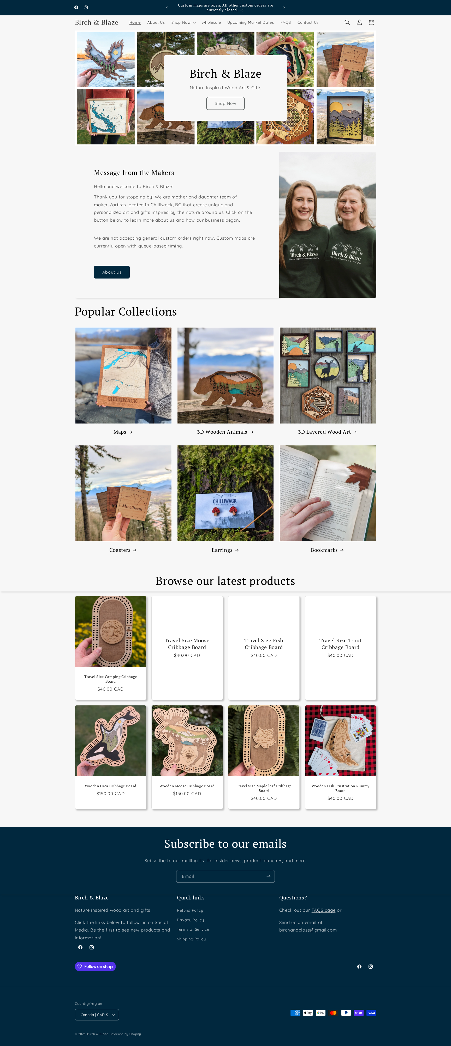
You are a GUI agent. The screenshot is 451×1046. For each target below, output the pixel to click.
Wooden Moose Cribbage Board (187, 786)
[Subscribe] (269, 876)
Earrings (222, 550)
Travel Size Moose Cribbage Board (187, 643)
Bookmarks (324, 550)
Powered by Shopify (125, 1034)
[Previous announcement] (167, 7)
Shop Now (225, 103)
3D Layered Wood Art (324, 431)
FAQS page (324, 910)
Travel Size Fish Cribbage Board (264, 643)
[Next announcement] (284, 7)
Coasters (120, 550)
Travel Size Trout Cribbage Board (340, 643)
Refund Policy (190, 910)
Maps (120, 431)
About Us (112, 272)
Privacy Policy (190, 919)
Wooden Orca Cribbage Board (110, 786)
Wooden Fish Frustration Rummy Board (341, 788)
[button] (183, 22)
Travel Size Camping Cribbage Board (110, 679)
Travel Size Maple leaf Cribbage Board (264, 788)
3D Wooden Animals (222, 431)
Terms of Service (193, 929)
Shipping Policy (191, 938)
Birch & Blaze (98, 1034)
